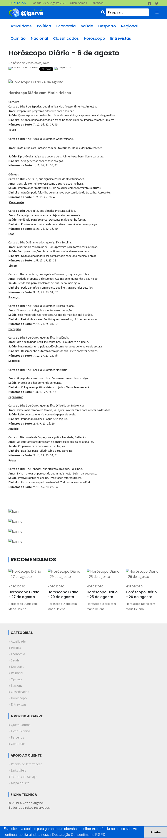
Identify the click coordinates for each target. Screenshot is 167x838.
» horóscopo (17, 698)
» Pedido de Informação (25, 764)
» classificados (18, 692)
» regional (15, 673)
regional (129, 26)
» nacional (15, 685)
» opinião (15, 679)
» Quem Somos (19, 725)
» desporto (16, 666)
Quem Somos (78, 3)
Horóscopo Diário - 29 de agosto (63, 594)
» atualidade (17, 641)
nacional (39, 38)
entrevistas (120, 38)
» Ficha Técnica (19, 731)
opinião (18, 38)
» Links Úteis (17, 770)
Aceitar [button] (155, 832)
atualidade (21, 26)
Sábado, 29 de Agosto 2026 (49, 3)
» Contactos (16, 744)
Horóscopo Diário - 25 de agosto (102, 594)
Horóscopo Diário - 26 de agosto (141, 594)
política (44, 26)
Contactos (97, 3)
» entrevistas (17, 704)
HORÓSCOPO (16, 586)
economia (66, 26)
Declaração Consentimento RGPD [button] (78, 834)
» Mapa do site (18, 783)
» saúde (14, 660)
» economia (16, 654)
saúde (87, 26)
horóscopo (94, 38)
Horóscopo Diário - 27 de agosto (23, 594)
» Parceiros (16, 737)
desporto (107, 26)
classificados (66, 38)
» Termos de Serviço (22, 777)
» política (14, 648)
